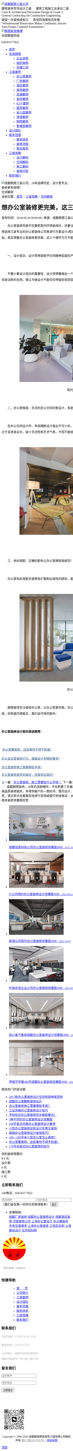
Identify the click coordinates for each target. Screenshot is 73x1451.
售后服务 (22, 148)
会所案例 (22, 99)
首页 (12, 49)
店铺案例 (22, 94)
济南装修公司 (22, 1221)
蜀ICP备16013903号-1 (34, 1440)
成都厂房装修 (18, 1216)
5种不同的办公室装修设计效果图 (30, 1119)
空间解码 (22, 162)
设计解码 (22, 157)
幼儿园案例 (23, 112)
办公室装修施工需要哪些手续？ (30, 1105)
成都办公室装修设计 (41, 1216)
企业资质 (22, 58)
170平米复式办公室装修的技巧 (29, 1146)
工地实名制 (56, 1225)
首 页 (22, 1288)
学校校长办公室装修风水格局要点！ (33, 1115)
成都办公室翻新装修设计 (25, 1101)
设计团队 (15, 130)
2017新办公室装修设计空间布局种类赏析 (36, 1096)
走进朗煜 (15, 54)
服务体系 (22, 139)
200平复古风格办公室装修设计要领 (32, 1124)
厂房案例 (22, 81)
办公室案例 (23, 76)
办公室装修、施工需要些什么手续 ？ (37, 782)
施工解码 (22, 166)
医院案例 (22, 108)
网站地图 (52, 1440)
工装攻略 (15, 153)
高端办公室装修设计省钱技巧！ (30, 1133)
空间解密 (47, 196)
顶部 (4, 1447)
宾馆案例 (22, 117)
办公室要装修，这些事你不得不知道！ (34, 1142)
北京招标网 (29, 1230)
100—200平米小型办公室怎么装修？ (33, 1137)
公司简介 (22, 1292)
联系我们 (15, 175)
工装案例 (15, 72)
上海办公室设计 (41, 1221)
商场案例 (22, 90)
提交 (54, 1204)
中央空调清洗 (18, 1225)
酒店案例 (22, 85)
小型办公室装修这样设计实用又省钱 (33, 1128)
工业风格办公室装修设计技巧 (28, 1110)
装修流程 (22, 144)
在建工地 (22, 67)
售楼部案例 (23, 126)
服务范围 (15, 135)
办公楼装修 (60, 1221)
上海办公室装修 (38, 1225)
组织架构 (22, 63)
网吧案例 (22, 121)
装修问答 (22, 171)
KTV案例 (22, 103)
